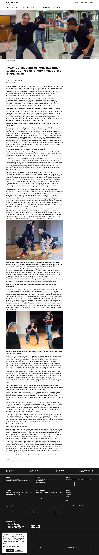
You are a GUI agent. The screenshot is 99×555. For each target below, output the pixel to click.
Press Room (32, 508)
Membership (83, 2)
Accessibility (54, 508)
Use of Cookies (32, 547)
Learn (38, 7)
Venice (75, 512)
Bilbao (74, 510)
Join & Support (49, 7)
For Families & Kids (56, 512)
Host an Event (32, 510)
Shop (59, 7)
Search (91, 2)
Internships (9, 510)
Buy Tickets (70, 484)
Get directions (40, 482)
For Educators (54, 510)
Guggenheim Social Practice (18, 461)
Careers (8, 508)
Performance (29, 461)
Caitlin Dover (11, 82)
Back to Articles (11, 60)
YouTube (68, 500)
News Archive (54, 516)
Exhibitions (16, 7)
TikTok (67, 496)
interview (26, 86)
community (9, 461)
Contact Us (31, 516)
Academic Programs (11, 512)
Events (26, 7)
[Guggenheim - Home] (12, 3)
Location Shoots (33, 514)
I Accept (10, 550)
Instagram (68, 494)
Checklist (9, 80)
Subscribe (40, 498)
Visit (8, 7)
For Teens (53, 514)
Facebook (68, 492)
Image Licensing (33, 512)
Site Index (40, 547)
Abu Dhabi (76, 508)
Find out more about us (12, 494)
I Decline (19, 550)
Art (32, 7)
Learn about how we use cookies (11, 546)
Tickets (76, 2)
